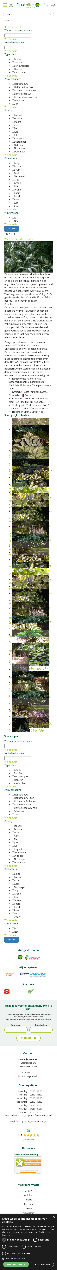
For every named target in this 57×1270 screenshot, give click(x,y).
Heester (18, 69)
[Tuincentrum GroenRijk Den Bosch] (28, 6)
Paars (17, 193)
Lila (16, 186)
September (20, 141)
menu (5, 5)
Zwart (17, 206)
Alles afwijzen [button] (42, 1264)
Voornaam (16, 1025)
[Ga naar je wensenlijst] (46, 5)
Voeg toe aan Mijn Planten (18, 239)
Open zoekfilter (15, 27)
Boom (17, 59)
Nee (16, 221)
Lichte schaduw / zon (25, 97)
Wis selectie (10, 39)
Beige (17, 163)
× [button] (54, 1217)
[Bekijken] (52, 5)
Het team (28, 1204)
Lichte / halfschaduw (25, 90)
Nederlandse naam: (15, 42)
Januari (18, 115)
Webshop (28, 1195)
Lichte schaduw (22, 93)
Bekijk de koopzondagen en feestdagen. (28, 1121)
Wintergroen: (11, 212)
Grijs (16, 179)
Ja (15, 217)
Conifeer (19, 62)
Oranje (17, 189)
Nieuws (28, 1208)
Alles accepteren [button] (16, 1264)
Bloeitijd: (9, 110)
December (19, 151)
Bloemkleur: (11, 158)
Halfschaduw (21, 83)
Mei (16, 128)
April (16, 125)
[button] (28, 1258)
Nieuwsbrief (28, 1212)
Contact (28, 1190)
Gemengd (19, 176)
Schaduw (19, 100)
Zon (16, 103)
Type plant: (10, 54)
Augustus (19, 138)
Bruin (17, 169)
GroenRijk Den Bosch (28, 1059)
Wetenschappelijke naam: (18, 30)
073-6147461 (28, 1072)
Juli (15, 135)
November (20, 148)
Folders (28, 1199)
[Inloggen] (11, 5)
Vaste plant (20, 72)
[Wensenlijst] (46, 5)
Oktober (18, 145)
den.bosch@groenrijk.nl (28, 1076)
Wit (16, 202)
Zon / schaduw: (12, 79)
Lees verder (7, 1235)
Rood (17, 196)
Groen (17, 183)
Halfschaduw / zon (24, 87)
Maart (17, 121)
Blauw (17, 166)
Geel (16, 173)
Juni (16, 131)
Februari (18, 118)
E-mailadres (41, 1025)
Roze (16, 199)
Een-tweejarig (21, 65)
